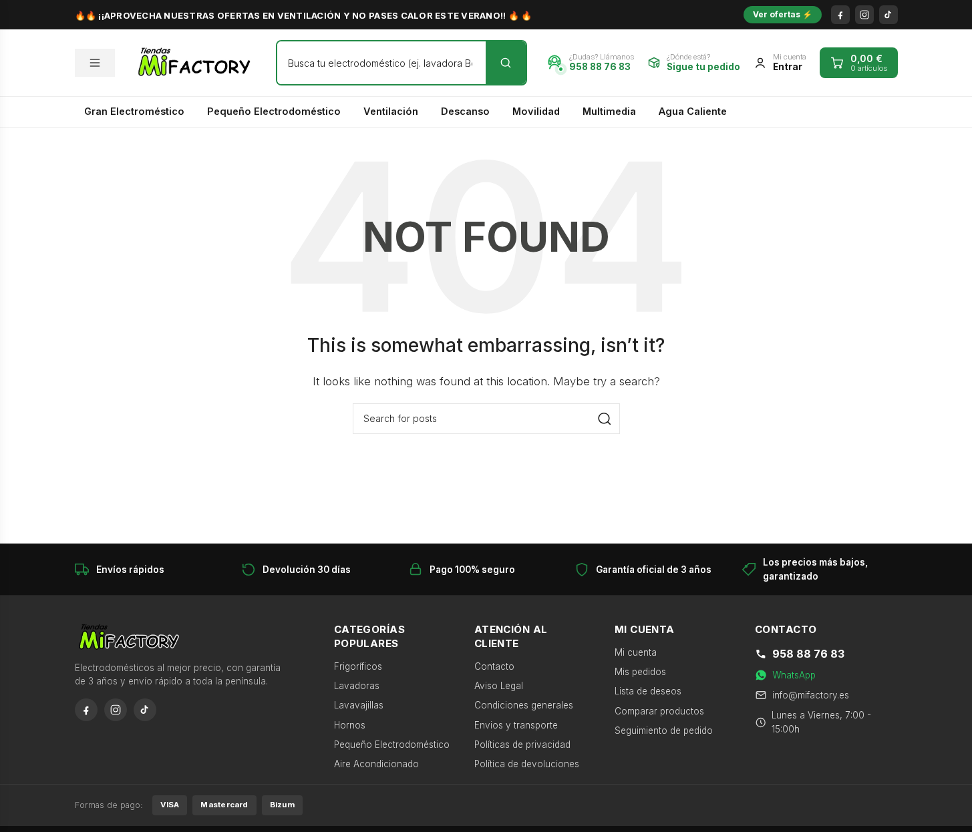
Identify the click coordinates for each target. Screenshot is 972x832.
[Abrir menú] (95, 63)
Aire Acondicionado (376, 764)
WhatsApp (794, 675)
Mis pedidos (640, 671)
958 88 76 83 (808, 653)
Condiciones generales (523, 705)
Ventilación (390, 111)
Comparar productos (659, 711)
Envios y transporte (516, 725)
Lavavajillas (358, 705)
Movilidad (536, 111)
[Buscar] (506, 62)
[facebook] (840, 14)
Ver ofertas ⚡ (782, 14)
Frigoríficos (358, 666)
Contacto (494, 666)
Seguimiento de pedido (664, 730)
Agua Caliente (693, 111)
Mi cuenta (636, 652)
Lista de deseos (648, 691)
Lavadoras (356, 685)
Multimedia (609, 111)
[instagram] (864, 14)
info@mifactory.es (810, 695)
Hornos (349, 725)
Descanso (465, 111)
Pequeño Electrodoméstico (274, 111)
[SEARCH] (604, 418)
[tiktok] (888, 14)
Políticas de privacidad (522, 744)
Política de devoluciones (526, 764)
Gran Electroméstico (134, 111)
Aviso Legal (498, 685)
